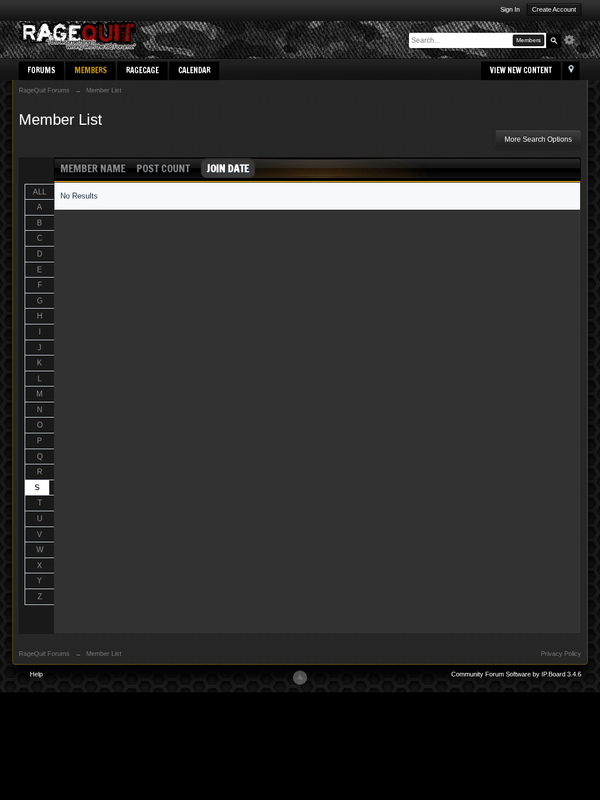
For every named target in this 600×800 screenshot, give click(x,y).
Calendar (194, 70)
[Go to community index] (77, 34)
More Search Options (538, 139)
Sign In (510, 9)
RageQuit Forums (44, 653)
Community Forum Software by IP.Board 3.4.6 (516, 674)
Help (36, 674)
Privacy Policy (561, 653)
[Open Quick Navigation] (570, 70)
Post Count (163, 168)
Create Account (554, 9)
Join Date (228, 168)
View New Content (521, 70)
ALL (39, 191)
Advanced (572, 40)
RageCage (142, 70)
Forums (41, 70)
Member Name (92, 168)
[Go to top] (300, 678)
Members (90, 70)
